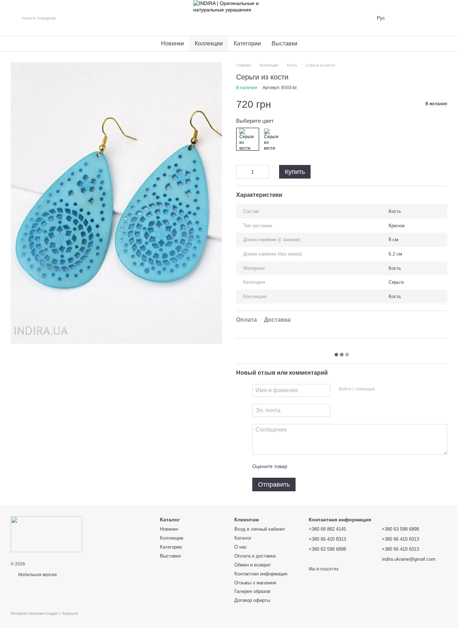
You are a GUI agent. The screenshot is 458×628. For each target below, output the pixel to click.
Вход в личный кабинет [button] (259, 529)
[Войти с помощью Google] (394, 389)
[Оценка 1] (299, 466)
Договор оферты (252, 600)
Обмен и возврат (252, 565)
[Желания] (423, 18)
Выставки (284, 43)
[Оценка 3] (322, 466)
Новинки (172, 43)
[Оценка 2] (310, 466)
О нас (240, 547)
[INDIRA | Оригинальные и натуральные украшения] (46, 533)
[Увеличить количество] (264, 171)
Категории (247, 43)
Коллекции (209, 43)
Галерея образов (252, 591)
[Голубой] (247, 139)
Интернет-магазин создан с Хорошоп (44, 613)
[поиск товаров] (16, 18)
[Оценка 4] (333, 466)
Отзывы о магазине (255, 582)
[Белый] (272, 139)
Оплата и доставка (255, 556)
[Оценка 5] (345, 466)
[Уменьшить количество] (242, 171)
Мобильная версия (37, 574)
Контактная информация (260, 573)
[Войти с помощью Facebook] (383, 389)
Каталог (243, 538)
